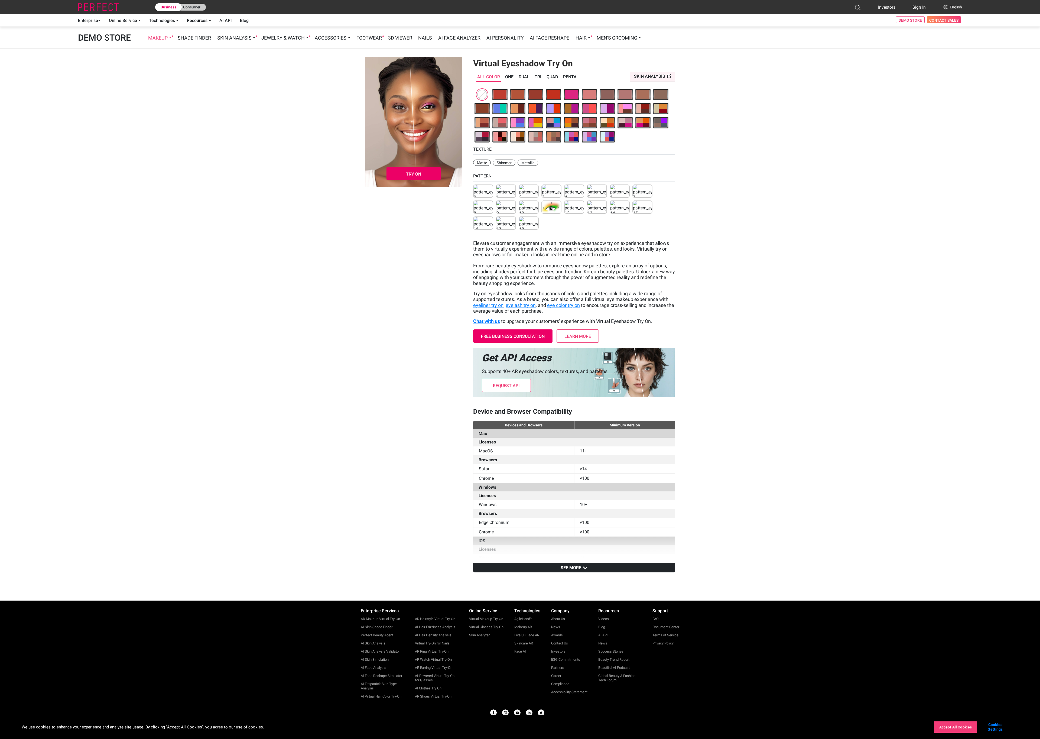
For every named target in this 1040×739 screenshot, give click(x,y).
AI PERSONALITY (505, 38)
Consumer (191, 7)
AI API (225, 20)
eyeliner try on (488, 305)
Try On (413, 174)
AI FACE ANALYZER (459, 38)
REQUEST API (506, 385)
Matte (482, 163)
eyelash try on (521, 305)
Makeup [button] (158, 38)
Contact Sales (943, 20)
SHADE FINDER (194, 38)
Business (168, 7)
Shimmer (504, 163)
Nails (425, 38)
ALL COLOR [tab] (488, 76)
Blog (244, 20)
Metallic (527, 163)
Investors (886, 7)
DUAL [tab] (524, 76)
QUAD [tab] (552, 76)
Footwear (369, 38)
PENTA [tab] (570, 76)
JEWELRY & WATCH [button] (283, 38)
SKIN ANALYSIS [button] (234, 38)
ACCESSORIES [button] (330, 38)
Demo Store (910, 20)
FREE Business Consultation (513, 336)
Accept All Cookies (955, 727)
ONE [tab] (509, 76)
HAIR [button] (581, 38)
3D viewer (400, 38)
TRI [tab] (538, 76)
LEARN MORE (577, 336)
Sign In (919, 7)
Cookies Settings (995, 726)
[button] (857, 7)
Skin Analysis (649, 76)
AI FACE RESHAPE (549, 38)
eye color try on (563, 305)
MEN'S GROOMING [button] (617, 38)
